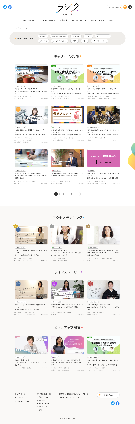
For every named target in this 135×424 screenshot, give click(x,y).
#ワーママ (54, 258)
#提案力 (29, 368)
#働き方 (107, 97)
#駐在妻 (16, 183)
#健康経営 (97, 181)
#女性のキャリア (92, 314)
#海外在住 (54, 314)
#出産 (59, 258)
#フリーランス (55, 99)
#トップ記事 (18, 258)
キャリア (76, 36)
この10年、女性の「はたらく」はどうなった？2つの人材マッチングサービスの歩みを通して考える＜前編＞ (103, 91)
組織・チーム (49, 20)
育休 (85, 41)
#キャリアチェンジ (26, 138)
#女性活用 (29, 140)
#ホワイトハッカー (28, 258)
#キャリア (28, 97)
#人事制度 (60, 181)
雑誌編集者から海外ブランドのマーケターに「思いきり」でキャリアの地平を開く (67, 306)
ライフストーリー (100, 41)
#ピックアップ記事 (63, 97)
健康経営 (63, 20)
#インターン (18, 181)
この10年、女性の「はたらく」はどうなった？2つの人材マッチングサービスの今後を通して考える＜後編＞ (67, 91)
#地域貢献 (59, 183)
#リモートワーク (99, 97)
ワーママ (44, 41)
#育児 (66, 260)
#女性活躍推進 (91, 99)
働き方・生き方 (79, 20)
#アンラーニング (19, 97)
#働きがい (68, 181)
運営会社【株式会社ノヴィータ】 (72, 394)
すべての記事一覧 (44, 394)
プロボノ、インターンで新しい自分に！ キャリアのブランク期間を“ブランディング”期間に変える (31, 175)
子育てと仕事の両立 (59, 36)
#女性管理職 (18, 142)
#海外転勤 (26, 142)
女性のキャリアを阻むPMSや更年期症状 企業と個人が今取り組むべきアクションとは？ (66, 362)
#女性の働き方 (31, 260)
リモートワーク (103, 36)
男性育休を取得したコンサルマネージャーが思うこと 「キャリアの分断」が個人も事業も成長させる (103, 132)
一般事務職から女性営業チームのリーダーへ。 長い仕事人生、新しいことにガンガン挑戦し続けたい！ (31, 132)
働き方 (43, 36)
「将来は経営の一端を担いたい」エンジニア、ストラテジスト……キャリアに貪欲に (103, 307)
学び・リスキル (97, 20)
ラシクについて (113, 7)
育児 (74, 41)
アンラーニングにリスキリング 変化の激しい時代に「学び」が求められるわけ (31, 91)
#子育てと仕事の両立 (103, 99)
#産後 (88, 260)
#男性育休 (90, 140)
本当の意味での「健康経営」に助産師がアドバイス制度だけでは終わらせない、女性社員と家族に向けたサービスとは (103, 175)
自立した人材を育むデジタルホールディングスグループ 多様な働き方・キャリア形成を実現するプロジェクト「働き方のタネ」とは (67, 132)
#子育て (64, 258)
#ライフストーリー (20, 140)
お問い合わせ (108, 395)
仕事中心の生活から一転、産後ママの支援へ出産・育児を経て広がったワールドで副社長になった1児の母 (103, 252)
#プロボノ (32, 181)
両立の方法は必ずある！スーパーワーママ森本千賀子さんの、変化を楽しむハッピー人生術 (67, 252)
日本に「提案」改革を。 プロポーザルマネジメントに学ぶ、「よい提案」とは (30, 362)
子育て (88, 36)
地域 (111, 20)
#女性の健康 (90, 183)
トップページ (20, 394)
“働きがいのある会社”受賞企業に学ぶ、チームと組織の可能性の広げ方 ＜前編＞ (67, 174)
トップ (16, 28)
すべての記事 (28, 20)
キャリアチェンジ (60, 41)
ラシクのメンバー (22, 401)
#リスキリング (18, 99)
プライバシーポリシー (68, 397)
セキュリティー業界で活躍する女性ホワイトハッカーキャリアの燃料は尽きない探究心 (31, 252)
